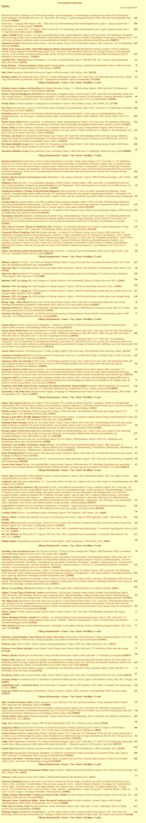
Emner (65, 82)
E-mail (97, 82)
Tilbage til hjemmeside (49, 82)
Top (72, 82)
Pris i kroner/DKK (129, 7)
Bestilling (88, 82)
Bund (79, 82)
